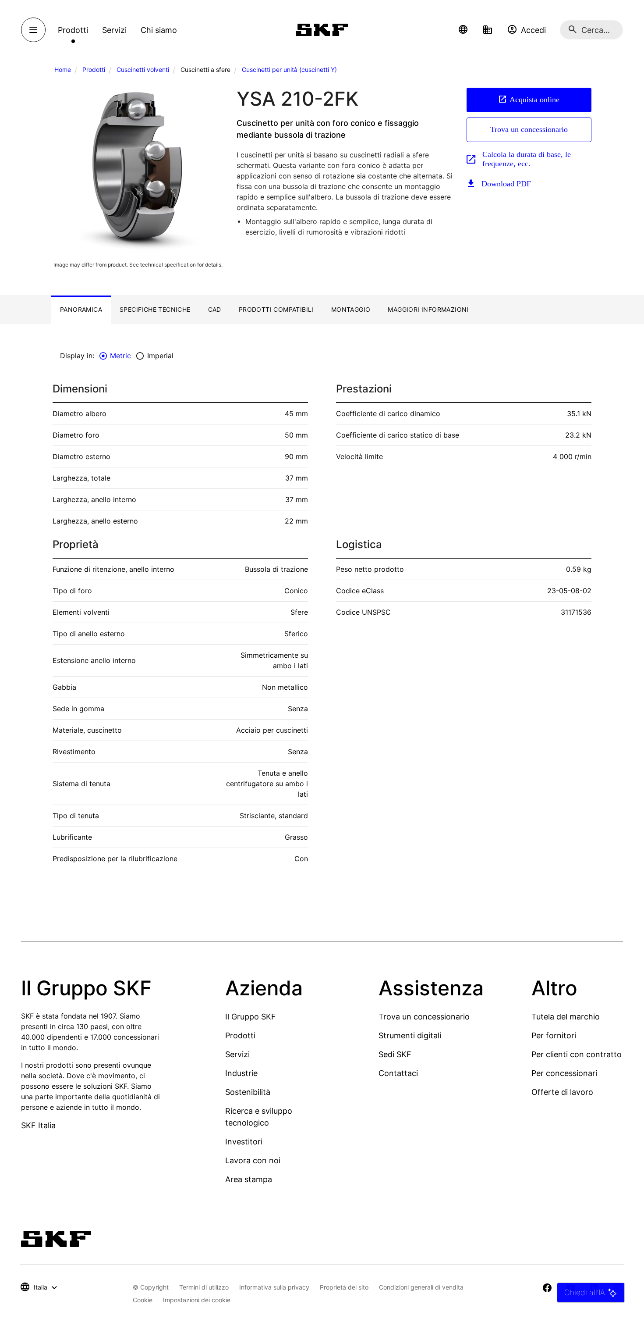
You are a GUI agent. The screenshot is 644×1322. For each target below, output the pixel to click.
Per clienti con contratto (576, 1054)
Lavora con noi (252, 1160)
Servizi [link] (114, 30)
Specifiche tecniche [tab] (155, 309)
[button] (463, 30)
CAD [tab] (214, 309)
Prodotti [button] (73, 30)
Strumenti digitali (410, 1035)
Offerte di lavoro (562, 1092)
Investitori (243, 1141)
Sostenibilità (247, 1092)
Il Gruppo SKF (250, 1016)
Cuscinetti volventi (143, 69)
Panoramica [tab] (81, 309)
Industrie (241, 1073)
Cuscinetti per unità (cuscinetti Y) (289, 69)
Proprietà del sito (344, 1287)
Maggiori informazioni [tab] (428, 309)
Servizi (237, 1054)
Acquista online (534, 99)
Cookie (142, 1300)
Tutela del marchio (565, 1016)
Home (62, 69)
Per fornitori (553, 1035)
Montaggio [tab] (351, 309)
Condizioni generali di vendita (421, 1287)
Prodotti (93, 69)
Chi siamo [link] (159, 30)
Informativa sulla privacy (274, 1287)
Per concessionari (564, 1073)
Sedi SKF (395, 1054)
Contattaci (398, 1073)
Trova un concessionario (529, 129)
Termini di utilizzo (204, 1287)
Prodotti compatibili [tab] (276, 309)
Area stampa (248, 1179)
